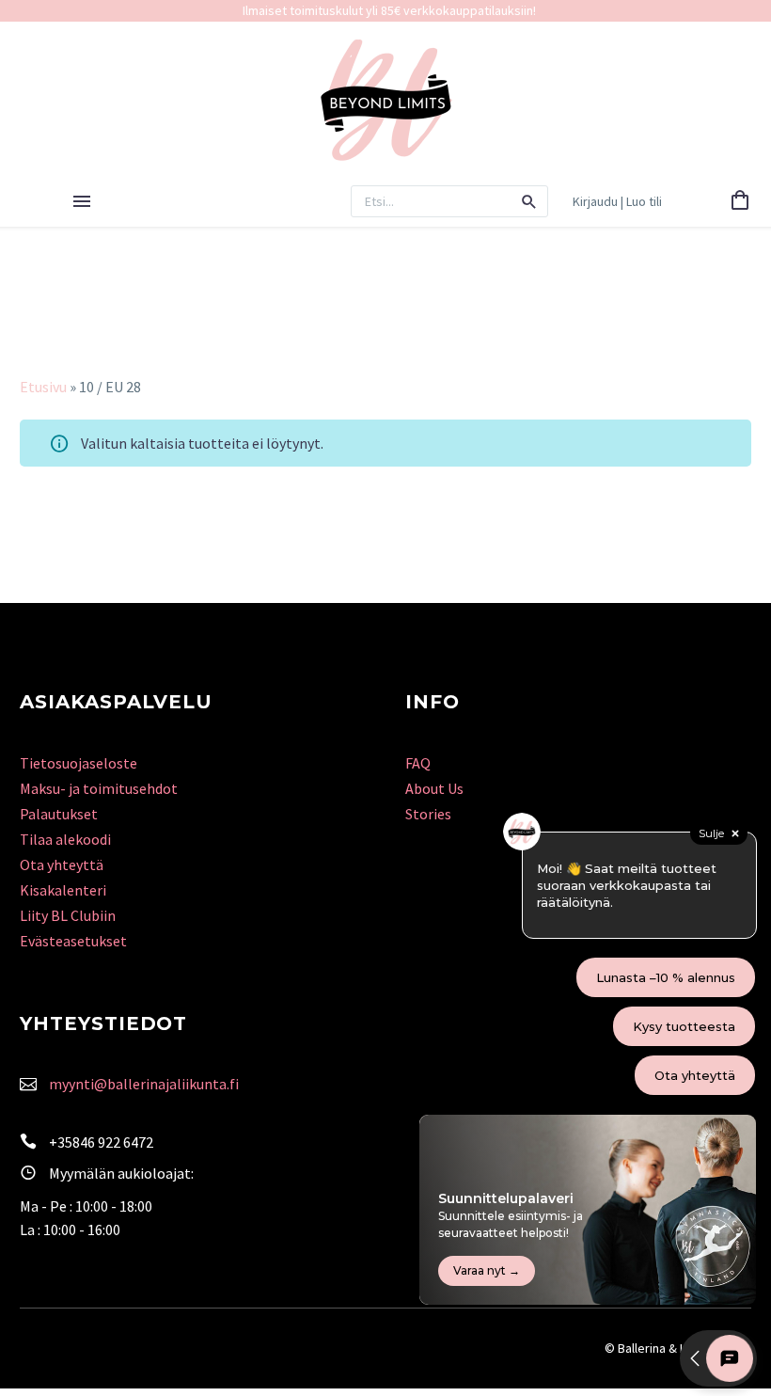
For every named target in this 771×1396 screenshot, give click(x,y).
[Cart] (740, 201)
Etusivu (43, 386)
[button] (529, 201)
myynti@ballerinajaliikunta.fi (144, 1083)
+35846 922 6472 (101, 1142)
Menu (81, 201)
